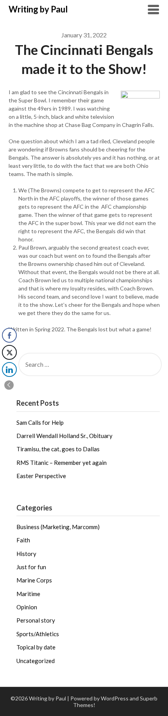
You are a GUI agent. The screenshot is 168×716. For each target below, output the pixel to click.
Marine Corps (34, 580)
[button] (9, 385)
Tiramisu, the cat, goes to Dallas (58, 448)
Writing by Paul (38, 9)
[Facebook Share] (9, 335)
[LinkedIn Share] (9, 369)
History (26, 553)
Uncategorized (35, 660)
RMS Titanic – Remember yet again (61, 462)
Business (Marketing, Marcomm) (58, 526)
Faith (23, 540)
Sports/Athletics (37, 633)
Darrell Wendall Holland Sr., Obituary (64, 435)
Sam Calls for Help (40, 422)
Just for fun (31, 566)
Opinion (26, 606)
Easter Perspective (41, 475)
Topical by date (35, 647)
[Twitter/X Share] (9, 352)
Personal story (35, 620)
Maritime (28, 593)
